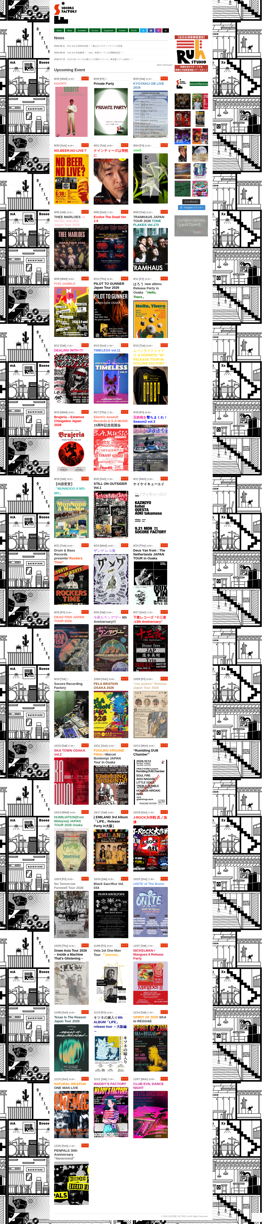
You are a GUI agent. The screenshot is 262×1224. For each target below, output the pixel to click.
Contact (122, 30)
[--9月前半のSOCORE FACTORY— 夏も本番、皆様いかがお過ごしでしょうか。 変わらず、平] (183, 154)
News (69, 30)
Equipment (108, 30)
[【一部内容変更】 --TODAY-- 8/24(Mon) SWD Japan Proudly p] (183, 101)
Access (95, 30)
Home (59, 30)
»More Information (164, 65)
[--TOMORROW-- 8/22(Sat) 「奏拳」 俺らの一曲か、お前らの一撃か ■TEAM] (183, 119)
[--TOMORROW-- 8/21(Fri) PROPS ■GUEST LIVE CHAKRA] (200, 119)
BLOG (134, 30)
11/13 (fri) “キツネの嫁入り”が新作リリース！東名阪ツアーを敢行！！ (100, 59)
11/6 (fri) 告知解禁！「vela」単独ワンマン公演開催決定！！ (95, 52)
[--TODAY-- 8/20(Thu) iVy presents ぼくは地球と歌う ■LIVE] (183, 136)
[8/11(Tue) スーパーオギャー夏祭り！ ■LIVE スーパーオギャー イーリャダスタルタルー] (200, 189)
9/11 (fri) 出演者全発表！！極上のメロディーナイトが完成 (94, 46)
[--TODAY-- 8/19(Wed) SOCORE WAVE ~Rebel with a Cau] (200, 136)
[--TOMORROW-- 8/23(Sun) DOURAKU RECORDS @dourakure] (200, 101)
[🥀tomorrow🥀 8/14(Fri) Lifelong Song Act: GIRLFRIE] (200, 171)
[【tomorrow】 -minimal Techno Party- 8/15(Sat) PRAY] (183, 171)
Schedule (82, 30)
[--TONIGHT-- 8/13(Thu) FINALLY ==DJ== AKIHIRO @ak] (183, 189)
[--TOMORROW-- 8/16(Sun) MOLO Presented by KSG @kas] (200, 154)
